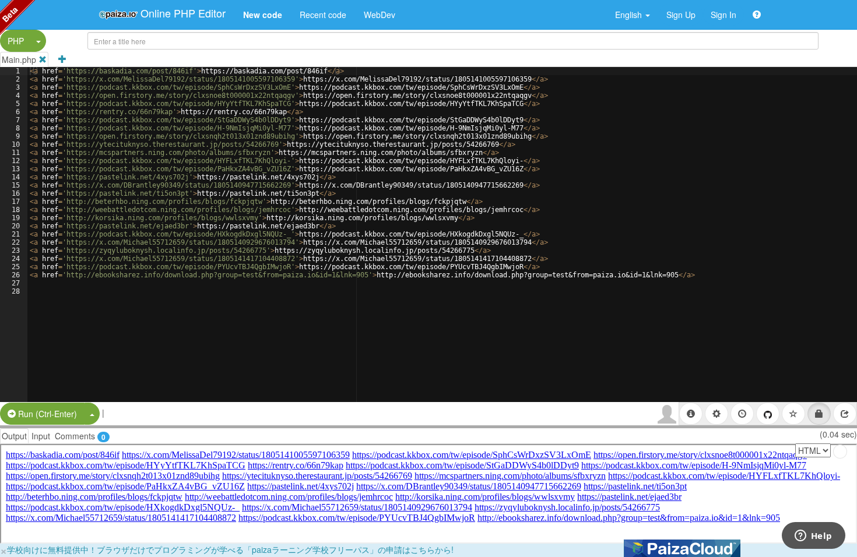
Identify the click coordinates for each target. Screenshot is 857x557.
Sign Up (681, 14)
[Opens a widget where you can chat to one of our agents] (813, 536)
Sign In (723, 14)
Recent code (323, 14)
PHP (16, 41)
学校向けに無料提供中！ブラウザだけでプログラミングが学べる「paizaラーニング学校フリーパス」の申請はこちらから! (230, 549)
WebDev (379, 14)
